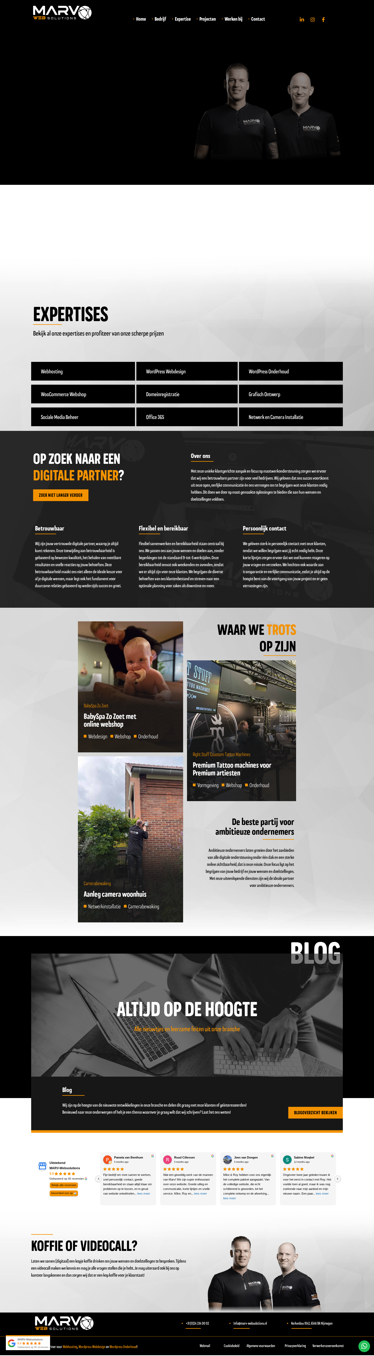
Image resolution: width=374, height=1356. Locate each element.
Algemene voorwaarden (261, 1345)
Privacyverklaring (295, 1345)
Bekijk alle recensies (63, 1185)
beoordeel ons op (62, 1193)
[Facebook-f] (323, 19)
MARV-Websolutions (64, 1168)
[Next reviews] (337, 1178)
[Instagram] (313, 19)
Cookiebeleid (231, 1345)
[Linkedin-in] (302, 19)
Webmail (205, 1345)
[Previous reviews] (98, 1178)
